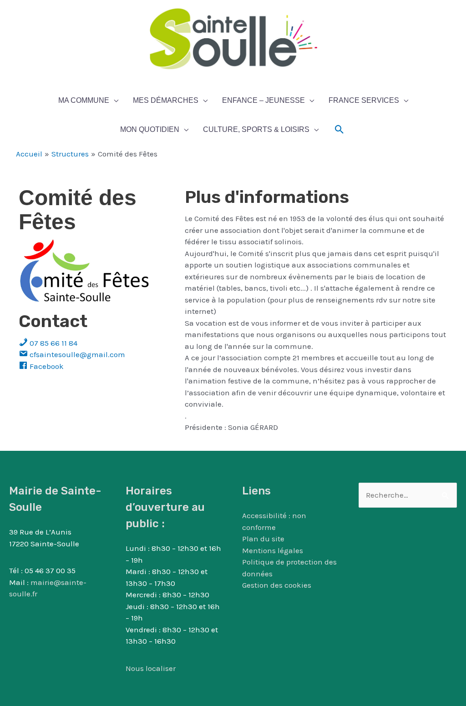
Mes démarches (165, 100)
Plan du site (263, 538)
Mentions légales (272, 550)
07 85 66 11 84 (52, 343)
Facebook (46, 366)
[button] (339, 130)
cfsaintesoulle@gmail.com (76, 354)
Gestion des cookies (276, 585)
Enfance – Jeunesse (263, 100)
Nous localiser (151, 668)
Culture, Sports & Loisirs (256, 129)
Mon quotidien (149, 129)
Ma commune (83, 100)
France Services (364, 100)
